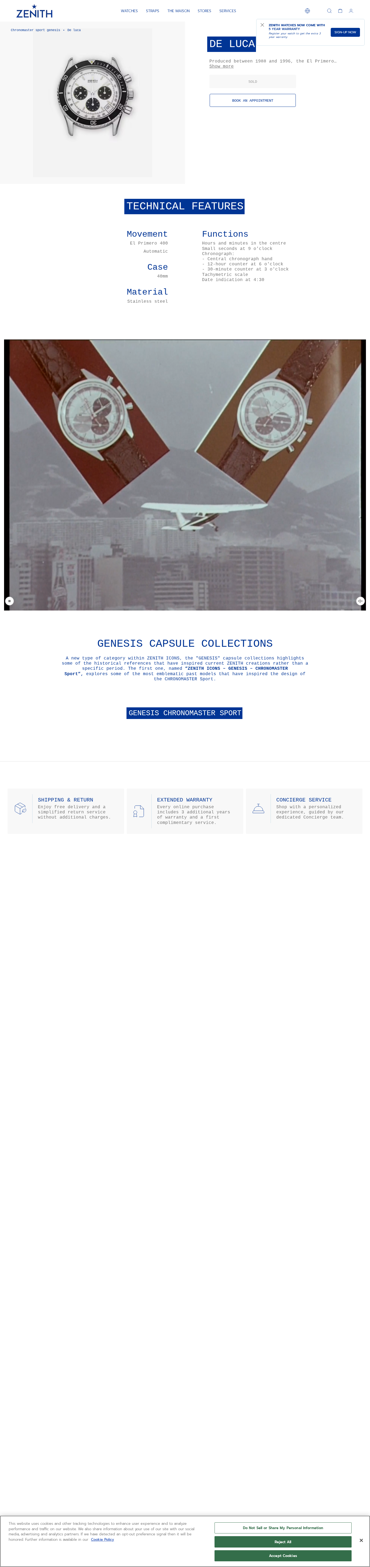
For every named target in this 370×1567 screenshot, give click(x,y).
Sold (252, 82)
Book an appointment (252, 100)
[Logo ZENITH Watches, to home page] (34, 11)
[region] (185, 1541)
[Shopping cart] (340, 11)
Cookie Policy (102, 1539)
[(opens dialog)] (176, 175)
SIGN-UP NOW (345, 32)
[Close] (361, 1540)
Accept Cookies (283, 1555)
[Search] (329, 11)
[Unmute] (360, 601)
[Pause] (9, 601)
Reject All (283, 1542)
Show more (221, 66)
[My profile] (351, 11)
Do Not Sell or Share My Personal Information (283, 1527)
